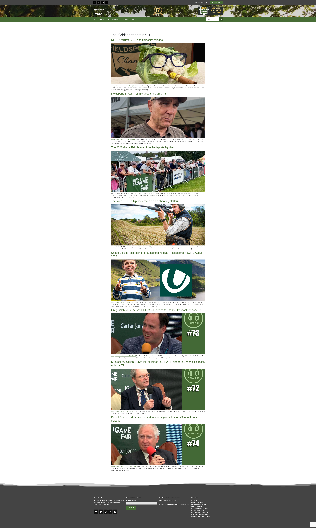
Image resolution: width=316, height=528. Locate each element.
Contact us (194, 500)
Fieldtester (115, 19)
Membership (126, 19)
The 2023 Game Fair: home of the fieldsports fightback (143, 147)
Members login (199, 2)
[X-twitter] (98, 2)
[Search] (221, 19)
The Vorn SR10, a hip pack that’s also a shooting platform (145, 201)
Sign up (131, 508)
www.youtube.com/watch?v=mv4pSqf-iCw (123, 411)
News (108, 19)
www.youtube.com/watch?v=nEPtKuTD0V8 (123, 356)
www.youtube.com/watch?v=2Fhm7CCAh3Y (123, 466)
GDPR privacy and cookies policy (200, 512)
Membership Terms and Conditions (200, 516)
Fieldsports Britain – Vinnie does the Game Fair (139, 93)
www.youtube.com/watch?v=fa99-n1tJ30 (122, 86)
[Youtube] (102, 2)
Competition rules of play (197, 510)
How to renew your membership (199, 514)
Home (95, 19)
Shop (134, 19)
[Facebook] (94, 2)
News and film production (197, 506)
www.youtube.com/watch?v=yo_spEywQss (123, 139)
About (100, 19)
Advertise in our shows (197, 502)
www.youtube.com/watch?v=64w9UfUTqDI (123, 302)
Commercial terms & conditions (199, 508)
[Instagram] (106, 2)
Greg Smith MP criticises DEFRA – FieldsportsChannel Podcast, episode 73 (156, 310)
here (108, 504)
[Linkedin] (115, 512)
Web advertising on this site (198, 504)
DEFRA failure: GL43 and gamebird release (137, 39)
